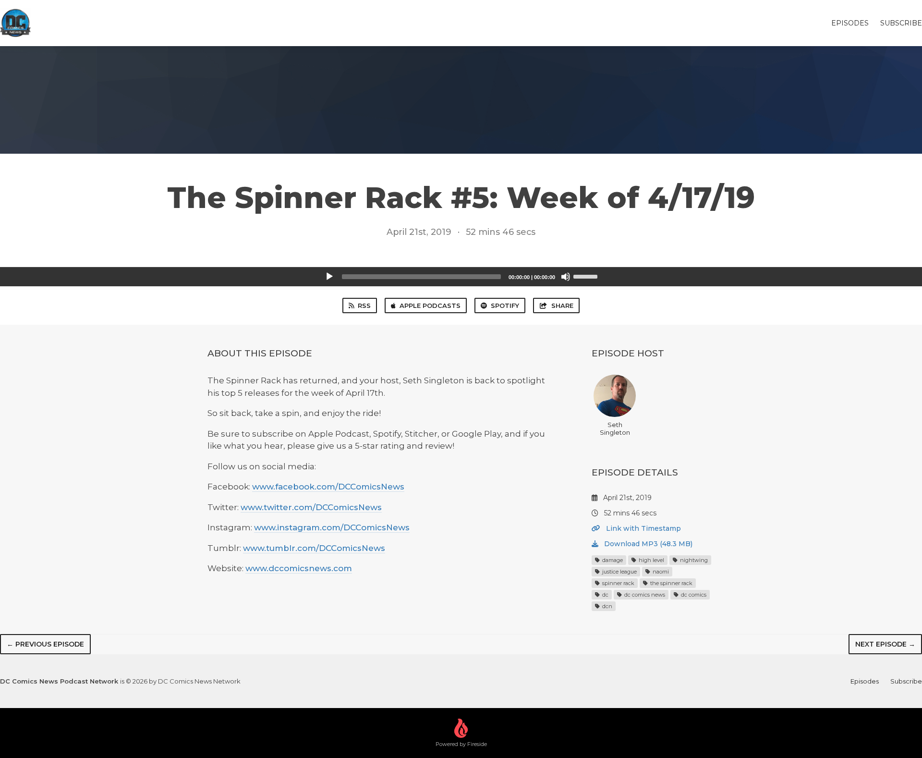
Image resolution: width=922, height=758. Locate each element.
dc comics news (644, 594)
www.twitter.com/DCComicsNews (311, 507)
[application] (461, 276)
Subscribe (901, 23)
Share (562, 305)
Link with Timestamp (642, 528)
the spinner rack (670, 583)
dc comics (692, 594)
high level (650, 560)
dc (604, 594)
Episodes (850, 23)
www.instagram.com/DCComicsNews (332, 527)
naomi (660, 571)
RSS (364, 305)
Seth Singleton (615, 428)
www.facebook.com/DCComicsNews (328, 486)
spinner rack (617, 583)
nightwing (693, 560)
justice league (619, 571)
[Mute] (565, 276)
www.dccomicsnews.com (298, 568)
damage (612, 560)
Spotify (505, 305)
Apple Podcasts (430, 305)
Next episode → (885, 644)
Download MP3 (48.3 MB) (647, 543)
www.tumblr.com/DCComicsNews (314, 548)
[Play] (329, 276)
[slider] (586, 275)
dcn (606, 606)
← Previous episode (45, 644)
